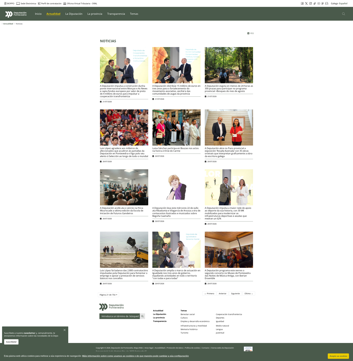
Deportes (220, 317)
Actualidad (158, 310)
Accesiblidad (160, 348)
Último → (248, 293)
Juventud (220, 332)
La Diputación (159, 314)
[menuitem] (38, 14)
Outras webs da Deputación (222, 348)
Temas (184, 310)
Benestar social (188, 314)
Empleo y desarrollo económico (195, 321)
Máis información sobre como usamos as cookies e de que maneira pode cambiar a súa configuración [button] (135, 356)
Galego (334, 3)
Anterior (222, 293)
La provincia (159, 317)
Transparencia (159, 321)
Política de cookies (192, 348)
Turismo (184, 332)
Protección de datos (175, 348)
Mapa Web (138, 348)
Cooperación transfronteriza (229, 314)
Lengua (219, 329)
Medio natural (222, 325)
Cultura (184, 317)
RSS (252, 33)
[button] (64, 330)
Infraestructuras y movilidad (194, 325)
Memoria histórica (189, 329)
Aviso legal (149, 348)
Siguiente (235, 293)
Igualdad (220, 321)
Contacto (205, 348)
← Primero (209, 293)
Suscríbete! (11, 341)
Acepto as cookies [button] (338, 356)
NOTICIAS (108, 41)
